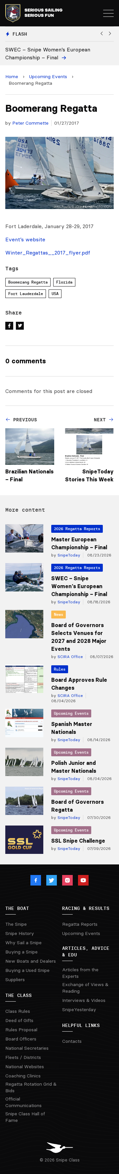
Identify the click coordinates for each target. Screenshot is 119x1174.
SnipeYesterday (79, 1009)
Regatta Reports (80, 924)
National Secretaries (27, 1048)
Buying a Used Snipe (27, 970)
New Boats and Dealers (30, 961)
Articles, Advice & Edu (85, 951)
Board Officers (20, 1039)
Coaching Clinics (23, 1076)
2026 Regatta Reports (77, 528)
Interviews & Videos (83, 1000)
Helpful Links (81, 1025)
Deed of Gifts (19, 1020)
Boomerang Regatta (28, 282)
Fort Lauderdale (25, 293)
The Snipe (16, 924)
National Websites (24, 1066)
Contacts (72, 1041)
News (58, 614)
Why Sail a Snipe (23, 943)
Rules (59, 669)
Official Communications (23, 1102)
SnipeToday (68, 555)
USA (55, 293)
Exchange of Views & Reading (85, 987)
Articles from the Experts (80, 973)
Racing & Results (85, 908)
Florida (64, 282)
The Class (18, 995)
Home (11, 76)
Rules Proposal (21, 1030)
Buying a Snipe (21, 952)
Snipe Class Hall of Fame (25, 1117)
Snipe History (19, 933)
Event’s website (25, 239)
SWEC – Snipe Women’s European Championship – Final (79, 586)
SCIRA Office (69, 656)
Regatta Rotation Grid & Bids (31, 1087)
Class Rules (17, 1011)
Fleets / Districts (23, 1057)
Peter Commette (30, 123)
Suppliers (15, 979)
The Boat (17, 908)
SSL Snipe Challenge (78, 840)
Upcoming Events (48, 76)
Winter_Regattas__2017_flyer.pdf (47, 252)
